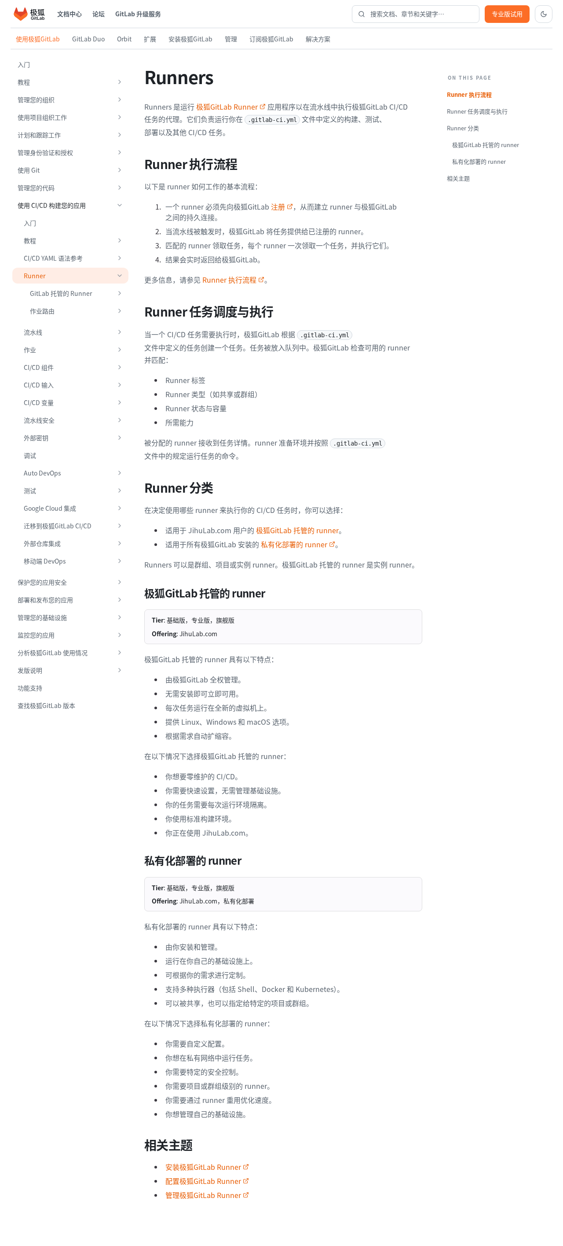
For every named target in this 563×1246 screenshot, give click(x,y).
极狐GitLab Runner (227, 106)
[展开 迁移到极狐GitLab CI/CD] (120, 526)
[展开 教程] (120, 82)
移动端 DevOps (45, 561)
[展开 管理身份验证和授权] (120, 152)
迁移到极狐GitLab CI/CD (57, 525)
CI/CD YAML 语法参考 (53, 258)
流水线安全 (39, 420)
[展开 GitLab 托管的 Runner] (120, 293)
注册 (278, 206)
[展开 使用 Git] (120, 170)
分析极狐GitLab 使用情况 (53, 652)
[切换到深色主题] (543, 14)
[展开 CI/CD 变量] (120, 402)
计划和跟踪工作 (39, 134)
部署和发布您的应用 (45, 599)
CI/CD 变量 (39, 402)
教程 (24, 81)
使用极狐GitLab (38, 38)
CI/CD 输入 (39, 384)
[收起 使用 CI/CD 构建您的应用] (120, 205)
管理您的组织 (36, 99)
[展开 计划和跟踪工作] (120, 135)
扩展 (150, 38)
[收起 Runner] (120, 276)
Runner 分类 (463, 128)
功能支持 (30, 687)
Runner (34, 275)
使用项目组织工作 (42, 117)
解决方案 (318, 38)
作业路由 (42, 310)
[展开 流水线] (120, 332)
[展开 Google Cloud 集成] (120, 508)
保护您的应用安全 (42, 582)
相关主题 (458, 178)
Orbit (124, 38)
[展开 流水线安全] (120, 420)
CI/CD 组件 (39, 367)
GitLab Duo (88, 38)
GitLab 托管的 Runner (61, 293)
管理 (231, 38)
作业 (30, 349)
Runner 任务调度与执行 (477, 111)
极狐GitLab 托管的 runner (297, 530)
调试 (30, 455)
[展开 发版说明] (120, 670)
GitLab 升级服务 (138, 13)
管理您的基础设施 (42, 617)
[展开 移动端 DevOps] (120, 561)
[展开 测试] (120, 490)
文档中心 (69, 13)
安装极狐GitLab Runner (203, 1166)
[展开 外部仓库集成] (120, 543)
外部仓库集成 (42, 543)
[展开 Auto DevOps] (120, 473)
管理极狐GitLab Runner (203, 1195)
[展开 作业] (120, 350)
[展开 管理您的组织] (120, 99)
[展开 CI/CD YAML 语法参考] (120, 258)
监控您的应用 (36, 634)
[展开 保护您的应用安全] (120, 582)
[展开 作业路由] (120, 311)
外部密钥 (36, 437)
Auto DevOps (42, 472)
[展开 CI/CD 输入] (120, 385)
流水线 (33, 332)
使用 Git (29, 170)
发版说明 (30, 670)
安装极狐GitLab (190, 38)
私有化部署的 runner (294, 544)
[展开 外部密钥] (120, 438)
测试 (30, 490)
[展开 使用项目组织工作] (120, 117)
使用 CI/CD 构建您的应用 (52, 205)
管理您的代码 (36, 187)
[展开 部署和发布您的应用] (120, 600)
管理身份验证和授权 (45, 152)
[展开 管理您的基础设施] (120, 617)
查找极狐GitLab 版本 (46, 705)
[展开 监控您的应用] (120, 635)
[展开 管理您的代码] (120, 188)
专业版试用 (507, 13)
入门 (24, 64)
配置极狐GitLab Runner (203, 1181)
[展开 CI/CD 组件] (120, 367)
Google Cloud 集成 (50, 508)
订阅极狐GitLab (271, 38)
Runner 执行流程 (229, 279)
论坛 (98, 13)
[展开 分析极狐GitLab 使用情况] (120, 652)
